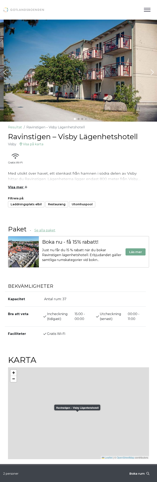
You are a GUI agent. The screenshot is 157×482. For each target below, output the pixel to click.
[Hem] (23, 10)
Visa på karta (32, 144)
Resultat (15, 127)
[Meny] (147, 10)
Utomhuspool (82, 204)
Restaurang (56, 204)
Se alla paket (44, 230)
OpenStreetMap (125, 457)
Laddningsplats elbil (26, 204)
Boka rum (137, 473)
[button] (5, 73)
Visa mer (16, 187)
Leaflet (108, 457)
